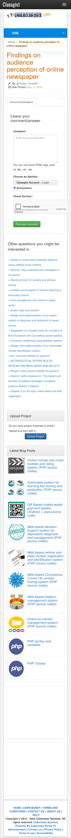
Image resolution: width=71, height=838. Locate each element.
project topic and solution (25, 310)
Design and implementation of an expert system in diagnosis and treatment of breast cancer (33, 320)
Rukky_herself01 (29, 83)
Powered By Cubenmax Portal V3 (35, 826)
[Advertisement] (39, 22)
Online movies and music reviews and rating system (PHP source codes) (45, 465)
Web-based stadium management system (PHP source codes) (42, 600)
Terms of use (27, 833)
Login (45, 182)
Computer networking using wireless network (36, 340)
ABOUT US (53, 811)
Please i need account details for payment (35, 371)
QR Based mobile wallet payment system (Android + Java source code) (44, 509)
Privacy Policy (53, 829)
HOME (17, 807)
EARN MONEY (31, 807)
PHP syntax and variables (39, 643)
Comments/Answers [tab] (21, 102)
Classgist (11, 4)
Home (15, 33)
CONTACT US (35, 811)
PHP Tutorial (36, 663)
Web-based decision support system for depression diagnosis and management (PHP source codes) (44, 533)
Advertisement (17, 829)
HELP (36, 815)
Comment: (20, 131)
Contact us (35, 829)
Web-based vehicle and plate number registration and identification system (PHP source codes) (45, 557)
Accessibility (45, 833)
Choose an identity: (26, 176)
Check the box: (23, 196)
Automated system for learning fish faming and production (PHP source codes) (44, 487)
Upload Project (35, 436)
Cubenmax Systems (45, 822)
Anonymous (24, 188)
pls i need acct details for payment (30, 355)
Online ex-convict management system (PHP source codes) (42, 622)
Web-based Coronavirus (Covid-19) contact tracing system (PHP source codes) (44, 579)
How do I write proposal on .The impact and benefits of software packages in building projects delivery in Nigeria (34, 381)
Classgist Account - (32, 182)
